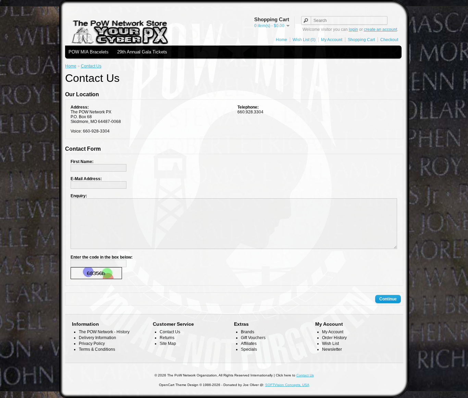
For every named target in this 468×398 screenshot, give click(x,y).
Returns (167, 337)
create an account (380, 29)
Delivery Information (97, 337)
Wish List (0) (304, 39)
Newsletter (332, 349)
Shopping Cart (361, 39)
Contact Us (91, 66)
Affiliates (249, 343)
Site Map (168, 343)
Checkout (389, 39)
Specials (249, 349)
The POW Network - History (104, 331)
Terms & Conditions (97, 349)
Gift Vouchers (253, 337)
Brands (247, 331)
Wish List (330, 343)
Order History (334, 337)
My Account (331, 39)
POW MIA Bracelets (89, 51)
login (353, 29)
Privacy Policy (92, 343)
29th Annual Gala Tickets (142, 51)
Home (281, 39)
